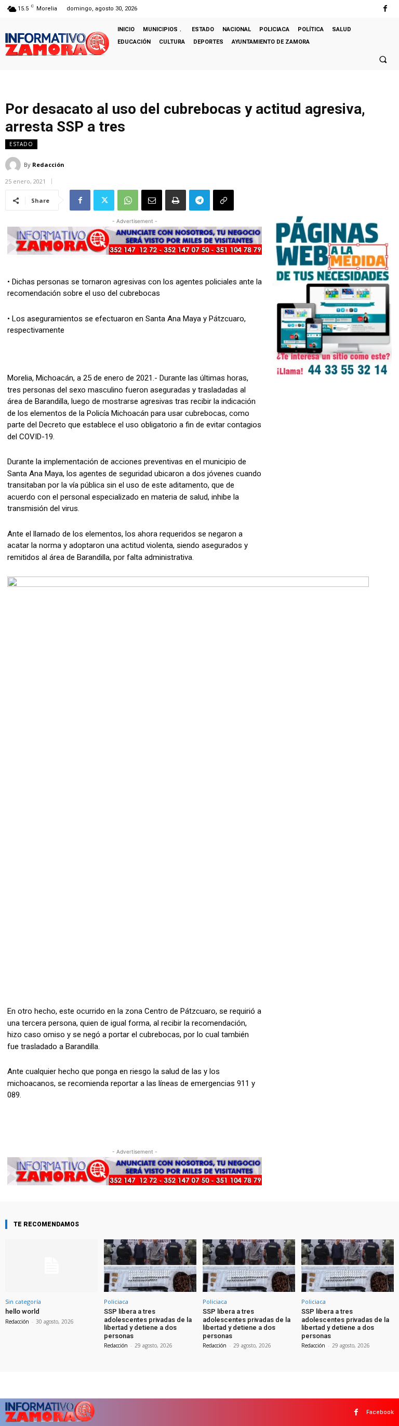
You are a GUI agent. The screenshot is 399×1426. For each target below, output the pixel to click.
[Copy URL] (223, 200)
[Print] (175, 200)
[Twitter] (104, 200)
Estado (21, 144)
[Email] (151, 200)
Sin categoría (23, 1301)
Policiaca (116, 1301)
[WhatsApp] (127, 200)
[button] (383, 59)
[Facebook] (385, 8)
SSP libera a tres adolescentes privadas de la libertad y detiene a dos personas (148, 1323)
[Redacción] (14, 165)
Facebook (380, 1412)
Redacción (48, 164)
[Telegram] (199, 200)
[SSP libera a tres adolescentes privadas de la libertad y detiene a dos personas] (150, 1265)
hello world (22, 1311)
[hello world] (51, 1265)
